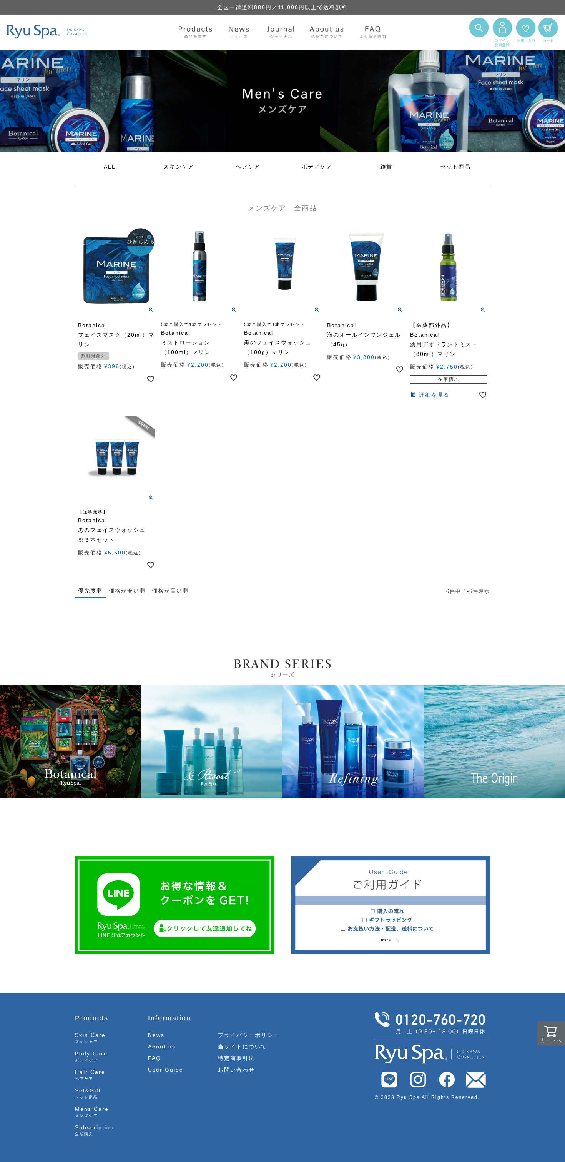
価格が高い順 (170, 591)
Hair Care (90, 1075)
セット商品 (455, 167)
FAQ (154, 1058)
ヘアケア (248, 167)
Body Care (91, 1056)
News (156, 1035)
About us (162, 1046)
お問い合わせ (236, 1070)
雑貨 (386, 167)
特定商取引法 (236, 1058)
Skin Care (90, 1038)
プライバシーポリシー (248, 1035)
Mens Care (92, 1112)
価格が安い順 (127, 591)
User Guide (165, 1070)
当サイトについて (242, 1046)
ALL (110, 167)
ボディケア (317, 167)
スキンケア (178, 167)
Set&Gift (88, 1093)
